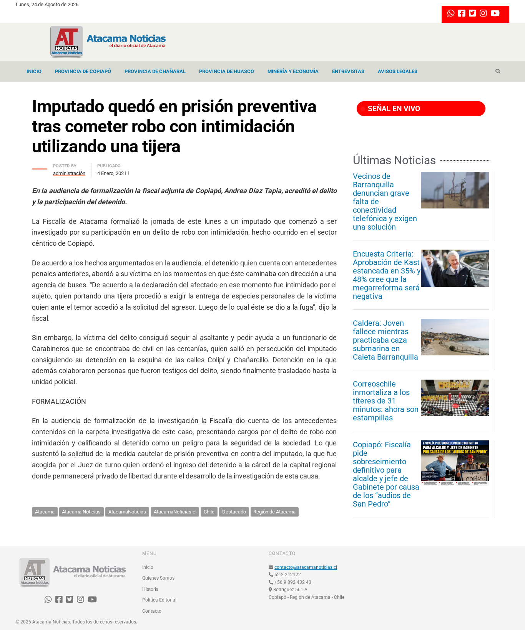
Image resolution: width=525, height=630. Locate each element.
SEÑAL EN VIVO (393, 108)
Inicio (34, 71)
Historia (150, 589)
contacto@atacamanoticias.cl (305, 567)
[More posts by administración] (39, 167)
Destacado (234, 512)
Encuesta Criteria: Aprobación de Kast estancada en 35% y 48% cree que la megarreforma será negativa (386, 275)
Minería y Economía (293, 71)
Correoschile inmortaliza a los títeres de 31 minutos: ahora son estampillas (386, 401)
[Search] (498, 71)
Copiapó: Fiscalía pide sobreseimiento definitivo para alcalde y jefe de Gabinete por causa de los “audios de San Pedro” (386, 474)
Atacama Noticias (81, 512)
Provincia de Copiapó (83, 71)
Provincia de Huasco (226, 71)
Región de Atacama (274, 512)
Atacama (45, 512)
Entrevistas (348, 71)
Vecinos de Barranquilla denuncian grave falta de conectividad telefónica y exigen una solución (385, 201)
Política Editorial (159, 600)
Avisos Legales (397, 71)
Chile (209, 512)
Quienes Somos (158, 578)
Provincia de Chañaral (155, 71)
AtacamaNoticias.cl (175, 512)
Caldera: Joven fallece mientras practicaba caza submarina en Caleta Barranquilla (385, 340)
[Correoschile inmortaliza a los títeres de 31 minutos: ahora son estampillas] (455, 398)
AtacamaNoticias (127, 512)
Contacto (151, 611)
